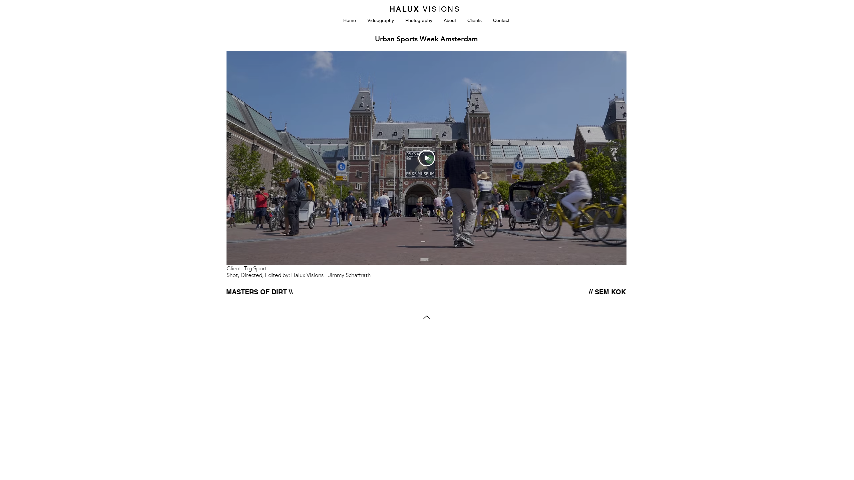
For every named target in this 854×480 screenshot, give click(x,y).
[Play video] (426, 158)
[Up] (427, 317)
